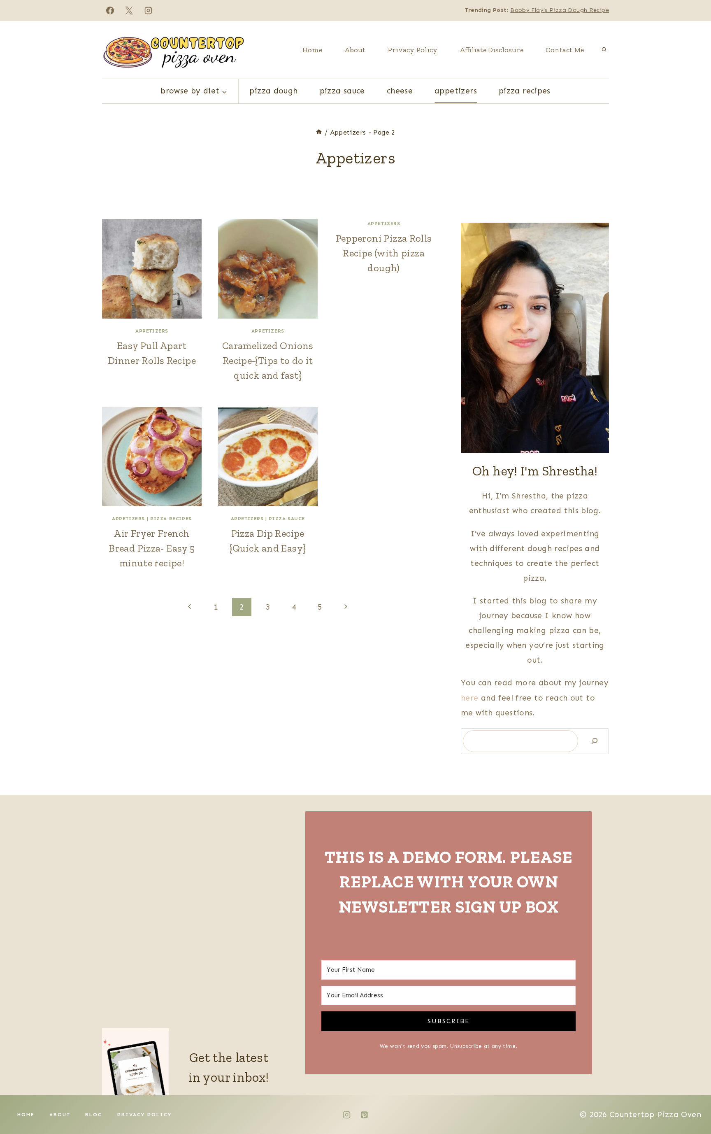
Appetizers (455, 90)
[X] (129, 10)
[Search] (594, 741)
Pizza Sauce (342, 90)
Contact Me (565, 49)
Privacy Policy (412, 49)
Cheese (400, 90)
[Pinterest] (364, 1114)
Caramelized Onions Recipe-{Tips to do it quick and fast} (268, 360)
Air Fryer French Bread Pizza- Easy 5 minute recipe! (152, 548)
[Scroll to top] (691, 1101)
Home (312, 49)
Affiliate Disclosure (491, 49)
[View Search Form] (604, 50)
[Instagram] (148, 10)
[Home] (319, 132)
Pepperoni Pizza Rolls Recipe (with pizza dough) (384, 253)
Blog (93, 1115)
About (354, 49)
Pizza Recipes (525, 90)
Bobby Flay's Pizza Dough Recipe (559, 10)
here (471, 698)
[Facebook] (110, 10)
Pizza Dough (273, 90)
